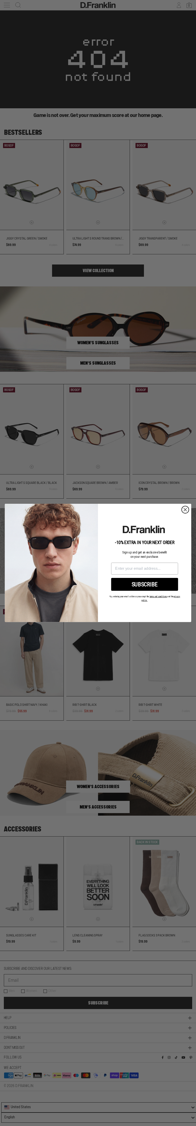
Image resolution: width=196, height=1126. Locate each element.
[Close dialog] (185, 509)
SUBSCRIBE (144, 584)
